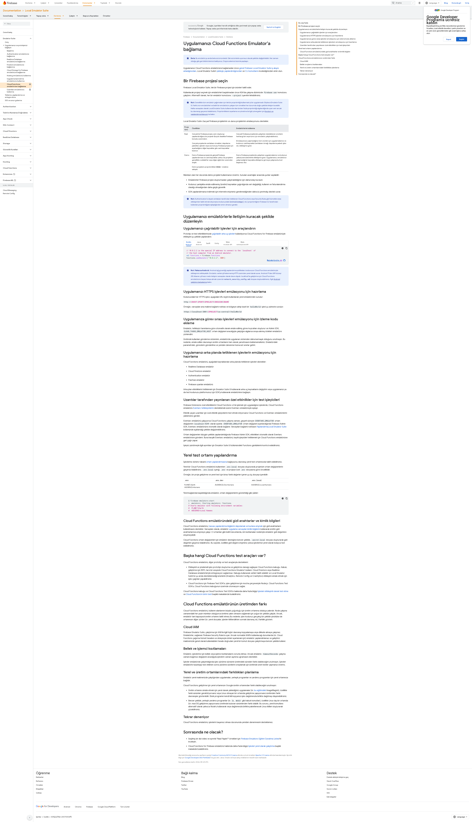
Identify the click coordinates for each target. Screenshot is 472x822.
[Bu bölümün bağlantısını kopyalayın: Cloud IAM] (201, 627)
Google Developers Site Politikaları (198, 758)
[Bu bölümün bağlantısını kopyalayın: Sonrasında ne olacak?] (225, 732)
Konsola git (456, 3)
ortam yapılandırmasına (216, 462)
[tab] (189, 243)
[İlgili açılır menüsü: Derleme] (35, 3)
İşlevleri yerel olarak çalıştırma (261, 746)
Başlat (461, 39)
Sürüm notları (332, 789)
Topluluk (103, 3)
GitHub (39, 793)
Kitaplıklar (40, 789)
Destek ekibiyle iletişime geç (338, 777)
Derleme (28, 3)
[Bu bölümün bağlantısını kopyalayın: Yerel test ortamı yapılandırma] (239, 455)
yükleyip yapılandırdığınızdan (229, 71)
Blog (446, 3)
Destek (118, 3)
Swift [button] (208, 243)
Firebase (186, 37)
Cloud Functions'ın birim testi (199, 594)
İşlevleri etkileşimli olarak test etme (273, 591)
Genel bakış (8, 16)
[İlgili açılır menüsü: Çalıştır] (49, 3)
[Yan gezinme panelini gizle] (29, 817)
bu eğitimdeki (260, 690)
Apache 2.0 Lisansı (262, 755)
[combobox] (403, 3)
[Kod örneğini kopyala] (286, 248)
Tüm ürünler (125, 807)
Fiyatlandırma (72, 3)
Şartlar (38, 817)
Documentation (12, 10)
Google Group (332, 785)
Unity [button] (217, 243)
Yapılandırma (271, 427)
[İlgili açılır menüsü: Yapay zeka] (49, 16)
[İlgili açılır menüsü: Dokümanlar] (95, 3)
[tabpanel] (236, 255)
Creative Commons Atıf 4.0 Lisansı (224, 755)
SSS (328, 793)
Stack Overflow (333, 781)
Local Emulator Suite (37, 10)
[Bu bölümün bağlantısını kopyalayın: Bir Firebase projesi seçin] (230, 81)
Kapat (448, 39)
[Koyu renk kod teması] (283, 248)
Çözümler (58, 3)
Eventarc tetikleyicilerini (203, 408)
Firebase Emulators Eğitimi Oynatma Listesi (260, 739)
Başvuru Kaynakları (90, 16)
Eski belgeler (331, 797)
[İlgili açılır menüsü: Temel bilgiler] (31, 16)
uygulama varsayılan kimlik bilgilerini (244, 529)
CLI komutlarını (251, 71)
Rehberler (40, 777)
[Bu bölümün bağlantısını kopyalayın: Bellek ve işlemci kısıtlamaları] (228, 648)
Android (67, 807)
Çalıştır (43, 3)
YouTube (184, 789)
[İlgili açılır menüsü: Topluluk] (110, 3)
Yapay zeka (41, 16)
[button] (14, 38)
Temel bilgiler (22, 16)
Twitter (184, 785)
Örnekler (106, 16)
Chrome (78, 807)
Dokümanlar (87, 3)
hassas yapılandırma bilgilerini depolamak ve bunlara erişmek (236, 526)
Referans (39, 781)
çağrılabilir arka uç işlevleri (223, 234)
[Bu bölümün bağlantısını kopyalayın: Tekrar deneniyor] (211, 717)
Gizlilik (46, 817)
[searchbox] (16, 24)
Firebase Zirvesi (187, 781)
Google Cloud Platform (107, 807)
